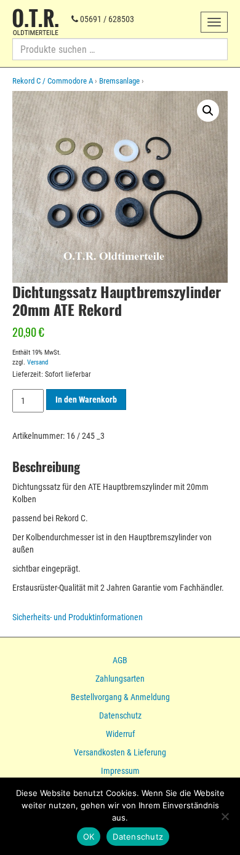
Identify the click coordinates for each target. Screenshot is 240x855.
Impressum (120, 771)
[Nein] (224, 816)
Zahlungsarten (120, 679)
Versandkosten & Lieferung (120, 752)
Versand (37, 362)
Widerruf (120, 734)
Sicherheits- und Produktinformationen (77, 617)
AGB (120, 660)
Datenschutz (120, 715)
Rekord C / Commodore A (52, 80)
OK (89, 836)
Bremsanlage (119, 80)
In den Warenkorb (86, 399)
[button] (208, 111)
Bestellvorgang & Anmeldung (120, 697)
